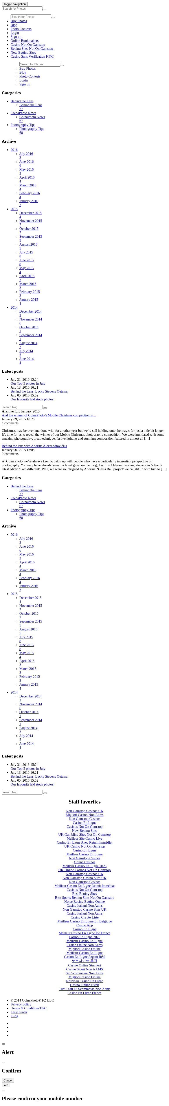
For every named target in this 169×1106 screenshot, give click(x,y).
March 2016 (27, 187)
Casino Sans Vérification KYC (32, 56)
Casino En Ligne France (84, 993)
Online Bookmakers (25, 40)
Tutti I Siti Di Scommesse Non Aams (84, 989)
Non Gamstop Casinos (84, 819)
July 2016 (26, 155)
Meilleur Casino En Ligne (84, 854)
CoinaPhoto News (23, 113)
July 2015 (26, 254)
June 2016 (26, 163)
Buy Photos (19, 21)
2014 (14, 307)
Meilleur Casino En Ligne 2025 (84, 866)
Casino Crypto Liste (85, 917)
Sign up (16, 37)
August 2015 (28, 246)
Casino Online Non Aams (85, 945)
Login (15, 33)
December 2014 (30, 313)
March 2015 (27, 286)
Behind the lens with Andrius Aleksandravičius (34, 446)
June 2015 (26, 262)
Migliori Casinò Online (84, 977)
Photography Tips (23, 125)
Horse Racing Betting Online (84, 901)
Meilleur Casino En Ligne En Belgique (84, 921)
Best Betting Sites (84, 893)
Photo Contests (21, 29)
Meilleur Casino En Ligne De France (84, 933)
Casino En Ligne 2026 (84, 937)
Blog (14, 25)
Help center (19, 1012)
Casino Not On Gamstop (28, 44)
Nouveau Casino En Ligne (84, 981)
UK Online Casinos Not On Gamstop (84, 870)
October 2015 (29, 230)
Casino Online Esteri (84, 985)
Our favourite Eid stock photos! (32, 399)
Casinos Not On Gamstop (85, 826)
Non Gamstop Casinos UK (84, 811)
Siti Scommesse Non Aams (84, 973)
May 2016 (26, 171)
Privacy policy (21, 1004)
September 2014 (30, 337)
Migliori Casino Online (84, 949)
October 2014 (29, 329)
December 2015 (30, 215)
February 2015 (29, 293)
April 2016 (27, 179)
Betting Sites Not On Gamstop (32, 48)
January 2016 (28, 203)
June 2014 (26, 361)
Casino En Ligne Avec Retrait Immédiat (84, 842)
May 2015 (26, 270)
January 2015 (28, 301)
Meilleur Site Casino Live (84, 838)
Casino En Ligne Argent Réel (84, 957)
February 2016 (29, 195)
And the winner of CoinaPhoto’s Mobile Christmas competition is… (49, 415)
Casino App (84, 925)
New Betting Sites (23, 52)
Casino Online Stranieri (84, 965)
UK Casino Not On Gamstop (84, 846)
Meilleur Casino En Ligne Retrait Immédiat (85, 886)
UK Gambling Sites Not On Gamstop (84, 834)
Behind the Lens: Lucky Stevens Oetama (39, 391)
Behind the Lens (22, 101)
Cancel (8, 1080)
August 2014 (28, 345)
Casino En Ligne (84, 823)
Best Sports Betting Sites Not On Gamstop (84, 897)
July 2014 (26, 353)
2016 (14, 150)
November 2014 (30, 321)
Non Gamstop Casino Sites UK (85, 878)
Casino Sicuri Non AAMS (84, 969)
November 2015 (30, 223)
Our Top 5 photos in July (28, 383)
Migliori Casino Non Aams (84, 815)
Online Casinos (84, 862)
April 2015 (27, 278)
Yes (6, 1085)
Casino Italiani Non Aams (85, 905)
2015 (14, 209)
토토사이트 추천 (84, 961)
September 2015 (30, 238)
